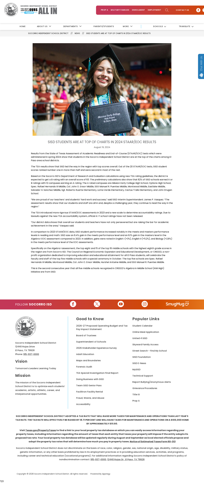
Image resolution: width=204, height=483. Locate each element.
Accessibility (83, 404)
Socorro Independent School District (48, 33)
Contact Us (182, 10)
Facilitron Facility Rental (89, 391)
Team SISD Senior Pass (89, 385)
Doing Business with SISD (90, 379)
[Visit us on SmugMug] (177, 304)
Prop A (104, 10)
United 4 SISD (139, 338)
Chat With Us (201, 63)
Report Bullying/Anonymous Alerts (151, 382)
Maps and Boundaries (88, 360)
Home (23, 26)
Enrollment (138, 10)
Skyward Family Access (145, 344)
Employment (154, 10)
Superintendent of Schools (91, 341)
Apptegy (106, 473)
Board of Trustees (86, 335)
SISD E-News (139, 363)
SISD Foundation (141, 357)
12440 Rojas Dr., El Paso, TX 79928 (125, 459)
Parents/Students (104, 26)
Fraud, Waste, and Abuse (90, 398)
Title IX (136, 394)
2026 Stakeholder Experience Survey (96, 348)
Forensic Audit (84, 366)
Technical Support (142, 375)
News (77, 33)
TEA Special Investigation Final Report (97, 373)
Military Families (120, 10)
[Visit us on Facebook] (198, 10)
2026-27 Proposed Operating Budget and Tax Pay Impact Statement (102, 327)
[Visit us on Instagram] (145, 304)
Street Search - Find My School (149, 350)
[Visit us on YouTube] (121, 304)
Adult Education (85, 354)
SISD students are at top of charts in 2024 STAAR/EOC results (118, 33)
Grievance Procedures (144, 388)
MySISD (136, 369)
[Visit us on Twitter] (97, 304)
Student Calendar (142, 325)
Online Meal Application (145, 332)
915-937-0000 (31, 354)
